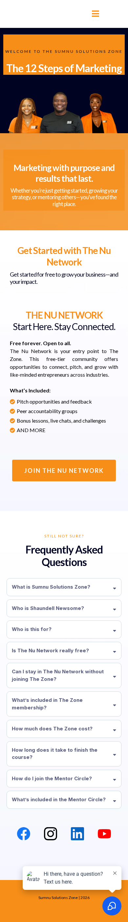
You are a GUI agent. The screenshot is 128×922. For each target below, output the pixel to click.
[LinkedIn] (77, 834)
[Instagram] (50, 834)
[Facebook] (23, 834)
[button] (94, 14)
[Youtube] (104, 834)
